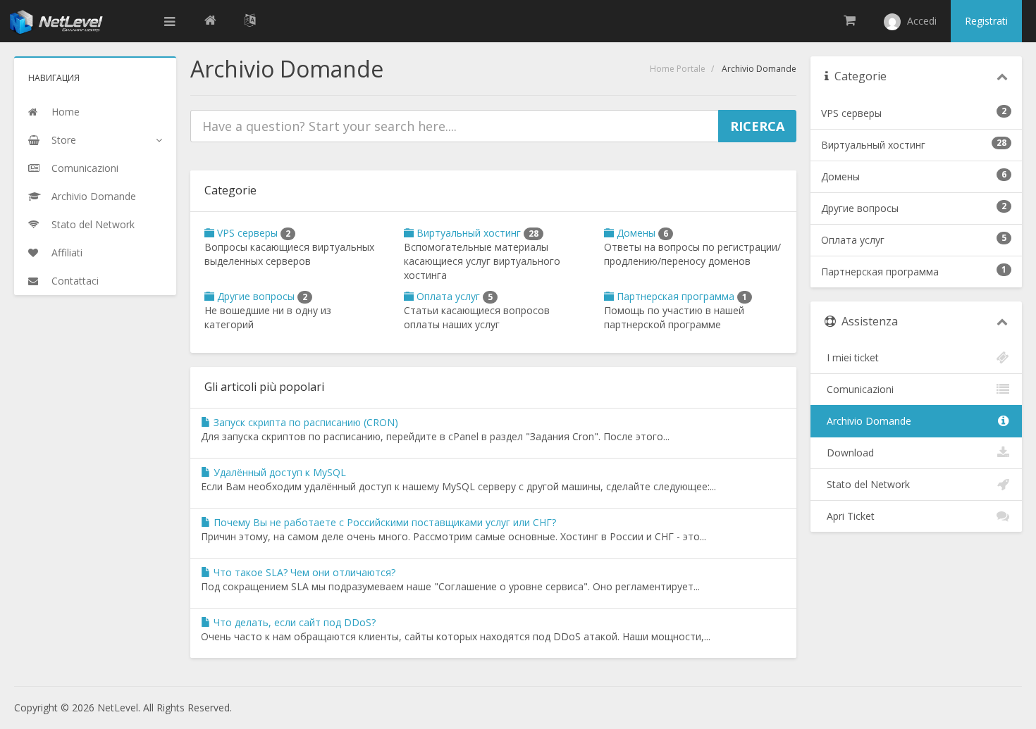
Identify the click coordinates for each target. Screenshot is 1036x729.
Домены (641, 232)
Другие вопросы (260, 296)
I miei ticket (850, 357)
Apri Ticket (848, 516)
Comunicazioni (857, 389)
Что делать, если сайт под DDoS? (293, 622)
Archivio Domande (866, 421)
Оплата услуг (453, 296)
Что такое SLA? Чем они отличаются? (303, 572)
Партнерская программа (680, 296)
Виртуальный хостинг (476, 232)
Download (847, 452)
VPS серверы (252, 232)
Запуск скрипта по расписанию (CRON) (304, 422)
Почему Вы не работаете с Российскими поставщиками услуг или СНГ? (383, 522)
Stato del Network (865, 484)
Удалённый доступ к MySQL (278, 472)
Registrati (986, 20)
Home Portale (677, 69)
